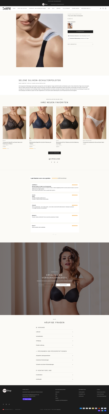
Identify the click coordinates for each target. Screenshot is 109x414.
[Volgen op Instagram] (54, 162)
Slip (53, 8)
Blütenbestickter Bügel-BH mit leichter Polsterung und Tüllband (40, 143)
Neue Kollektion (22, 8)
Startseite (57, 392)
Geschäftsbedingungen (101, 396)
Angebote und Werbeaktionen (37, 8)
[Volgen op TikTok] (57, 162)
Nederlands (17, 409)
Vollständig (66, 8)
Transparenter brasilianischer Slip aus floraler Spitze (93, 142)
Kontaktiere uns (82, 394)
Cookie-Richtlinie (100, 394)
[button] (53, 235)
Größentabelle (85, 8)
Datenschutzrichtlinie (101, 392)
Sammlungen (75, 8)
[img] (54, 178)
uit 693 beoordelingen (62, 178)
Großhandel (81, 396)
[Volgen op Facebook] (51, 162)
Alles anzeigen (54, 152)
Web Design (56, 409)
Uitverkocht (80, 31)
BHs (49, 8)
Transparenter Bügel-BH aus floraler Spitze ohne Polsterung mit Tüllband (12, 143)
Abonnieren (63, 284)
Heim (14, 8)
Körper (59, 8)
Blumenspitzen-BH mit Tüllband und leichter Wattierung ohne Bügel (67, 143)
